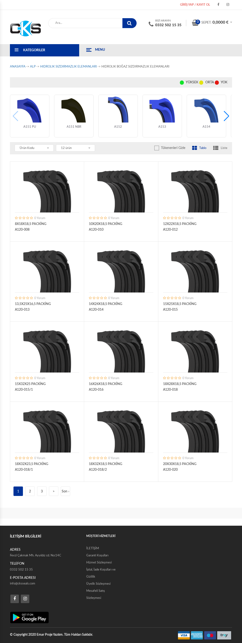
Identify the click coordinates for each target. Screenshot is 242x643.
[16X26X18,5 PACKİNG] (121, 348)
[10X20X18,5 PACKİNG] (121, 188)
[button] (226, 116)
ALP (33, 66)
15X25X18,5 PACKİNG (179, 304)
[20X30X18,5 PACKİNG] (195, 428)
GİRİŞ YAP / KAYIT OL (195, 4)
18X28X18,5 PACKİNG (179, 384)
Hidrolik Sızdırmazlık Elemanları (68, 66)
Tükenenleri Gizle (173, 148)
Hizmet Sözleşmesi (99, 562)
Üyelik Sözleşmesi (98, 583)
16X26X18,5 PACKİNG (105, 384)
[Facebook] (218, 4)
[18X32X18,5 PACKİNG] (121, 428)
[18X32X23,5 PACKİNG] (47, 428)
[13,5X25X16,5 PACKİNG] (47, 268)
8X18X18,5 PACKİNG (30, 224)
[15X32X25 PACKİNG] (47, 348)
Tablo (202, 148)
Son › (65, 491)
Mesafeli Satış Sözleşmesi (95, 594)
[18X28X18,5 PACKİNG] (195, 348)
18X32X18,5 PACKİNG (105, 464)
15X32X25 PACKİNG (30, 384)
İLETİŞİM (92, 548)
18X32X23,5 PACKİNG (31, 464)
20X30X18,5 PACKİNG (179, 464)
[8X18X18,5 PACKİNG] (47, 188)
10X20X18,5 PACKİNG (105, 224)
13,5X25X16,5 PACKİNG (33, 304)
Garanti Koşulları (97, 555)
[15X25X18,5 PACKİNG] (195, 268)
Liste (224, 148)
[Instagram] (228, 4)
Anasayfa (18, 66)
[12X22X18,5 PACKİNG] (195, 188)
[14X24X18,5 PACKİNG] (121, 268)
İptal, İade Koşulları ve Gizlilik (101, 573)
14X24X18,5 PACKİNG (105, 304)
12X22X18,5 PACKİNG (179, 224)
